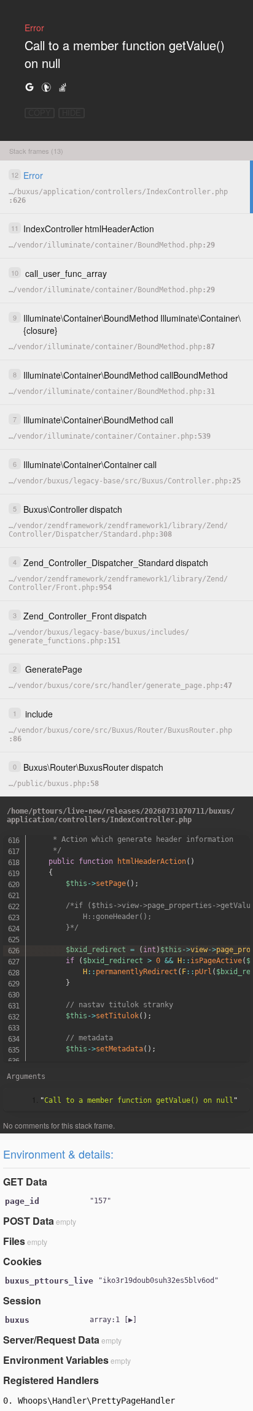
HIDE (71, 113)
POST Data (28, 1221)
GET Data (25, 1182)
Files (14, 1241)
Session (22, 1300)
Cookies (22, 1261)
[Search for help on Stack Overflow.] (63, 87)
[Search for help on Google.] (29, 87)
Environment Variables (56, 1360)
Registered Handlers (51, 1380)
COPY (39, 113)
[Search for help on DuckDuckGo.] (46, 87)
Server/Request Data (51, 1340)
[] (113, 1319)
